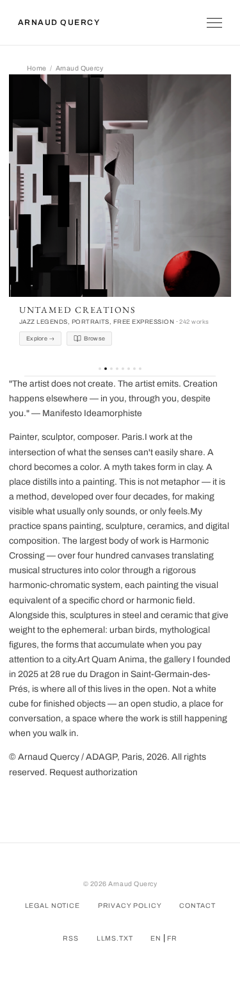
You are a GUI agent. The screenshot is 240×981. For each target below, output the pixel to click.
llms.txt (115, 938)
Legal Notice (52, 905)
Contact (197, 905)
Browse (94, 338)
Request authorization (93, 772)
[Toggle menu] (214, 23)
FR (172, 938)
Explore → (40, 338)
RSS (71, 938)
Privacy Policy (130, 905)
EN (155, 938)
